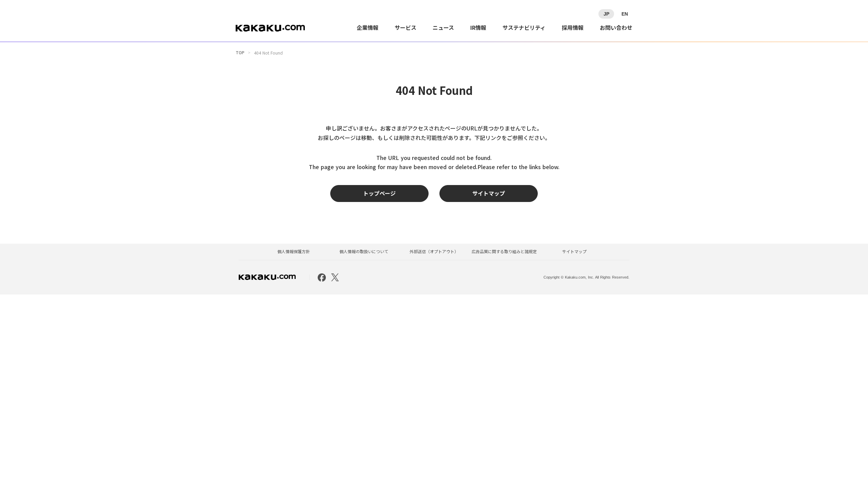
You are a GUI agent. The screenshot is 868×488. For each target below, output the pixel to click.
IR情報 (478, 27)
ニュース (443, 27)
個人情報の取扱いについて (363, 251)
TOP (240, 52)
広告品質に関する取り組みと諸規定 (504, 251)
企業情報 (367, 27)
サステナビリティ (524, 27)
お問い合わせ (616, 27)
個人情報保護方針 (293, 251)
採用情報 (573, 27)
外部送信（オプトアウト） (434, 251)
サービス (405, 27)
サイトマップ (574, 251)
